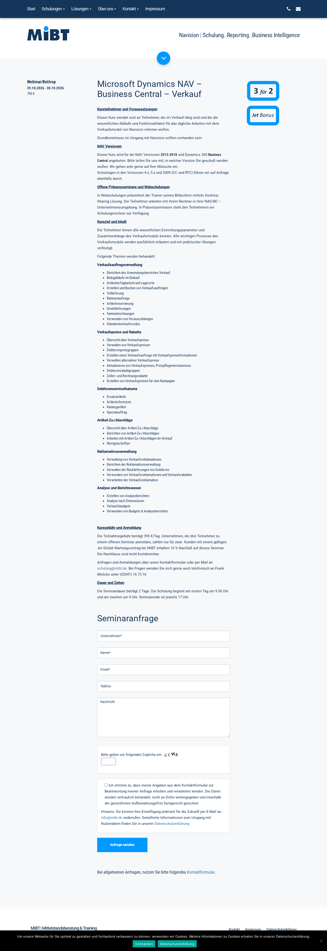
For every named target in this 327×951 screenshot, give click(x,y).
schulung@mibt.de (112, 568)
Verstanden (144, 944)
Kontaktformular (200, 872)
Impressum (155, 8)
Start (31, 8)
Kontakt (129, 8)
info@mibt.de (111, 817)
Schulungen (52, 8)
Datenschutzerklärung (172, 823)
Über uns (106, 8)
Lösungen (80, 8)
